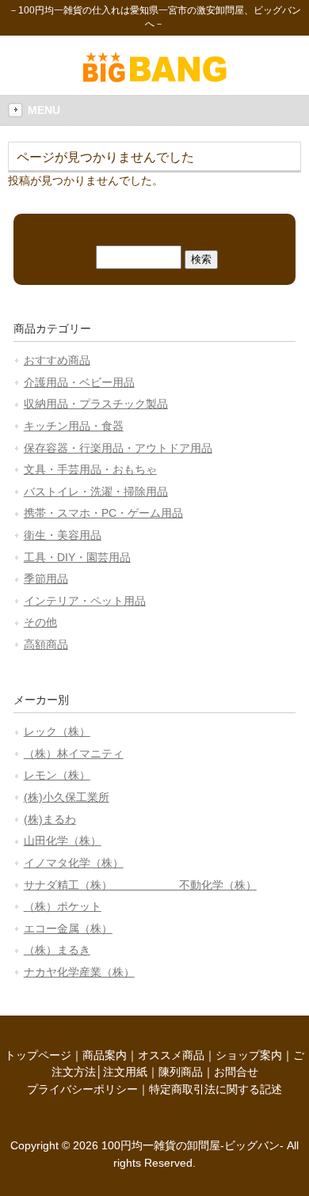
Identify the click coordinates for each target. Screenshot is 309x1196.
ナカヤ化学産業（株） (79, 972)
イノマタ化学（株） (74, 862)
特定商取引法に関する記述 (215, 1089)
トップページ (38, 1055)
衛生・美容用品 (62, 535)
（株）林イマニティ (74, 753)
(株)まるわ (50, 819)
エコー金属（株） (68, 928)
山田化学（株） (62, 840)
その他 (40, 622)
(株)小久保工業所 (66, 797)
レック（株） (57, 731)
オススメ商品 (171, 1055)
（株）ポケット (62, 906)
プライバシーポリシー (82, 1089)
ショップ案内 (249, 1055)
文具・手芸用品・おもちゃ (90, 469)
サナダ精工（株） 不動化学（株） (140, 885)
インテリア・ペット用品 (85, 600)
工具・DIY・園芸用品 (77, 557)
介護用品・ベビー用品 (79, 382)
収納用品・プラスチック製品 (96, 403)
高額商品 (46, 644)
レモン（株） (57, 775)
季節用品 (46, 578)
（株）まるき (57, 950)
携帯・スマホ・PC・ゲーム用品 (103, 513)
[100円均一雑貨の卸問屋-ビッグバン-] (155, 78)
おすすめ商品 (57, 360)
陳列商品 (180, 1071)
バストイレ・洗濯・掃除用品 (96, 491)
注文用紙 (125, 1071)
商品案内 (104, 1055)
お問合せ (236, 1071)
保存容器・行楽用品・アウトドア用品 (118, 448)
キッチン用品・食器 (74, 426)
